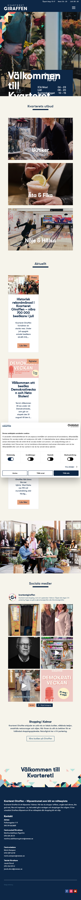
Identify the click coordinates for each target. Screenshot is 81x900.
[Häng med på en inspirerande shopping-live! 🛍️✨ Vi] (57, 620)
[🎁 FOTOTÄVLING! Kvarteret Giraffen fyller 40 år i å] (24, 620)
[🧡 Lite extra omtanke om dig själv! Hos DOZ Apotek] (57, 653)
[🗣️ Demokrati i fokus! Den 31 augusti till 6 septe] (57, 686)
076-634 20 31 (9, 836)
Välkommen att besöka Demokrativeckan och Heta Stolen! (23, 389)
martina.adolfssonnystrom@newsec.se (18, 839)
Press (34, 277)
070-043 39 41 (9, 866)
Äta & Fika (40, 195)
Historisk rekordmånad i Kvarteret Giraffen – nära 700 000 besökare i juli (23, 307)
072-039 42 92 (9, 853)
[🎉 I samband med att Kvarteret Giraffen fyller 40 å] (24, 653)
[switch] (31, 459)
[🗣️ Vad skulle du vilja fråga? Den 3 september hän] (24, 686)
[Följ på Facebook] (67, 891)
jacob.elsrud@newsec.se (13, 869)
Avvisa (14, 473)
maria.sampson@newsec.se (14, 856)
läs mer (23, 345)
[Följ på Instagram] (71, 891)
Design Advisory (8, 884)
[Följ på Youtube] (75, 891)
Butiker (40, 150)
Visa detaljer (69, 467)
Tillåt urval (40, 473)
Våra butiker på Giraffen (40, 738)
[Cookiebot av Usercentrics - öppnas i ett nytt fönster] (69, 425)
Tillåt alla (66, 473)
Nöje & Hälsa (40, 240)
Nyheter (33, 361)
